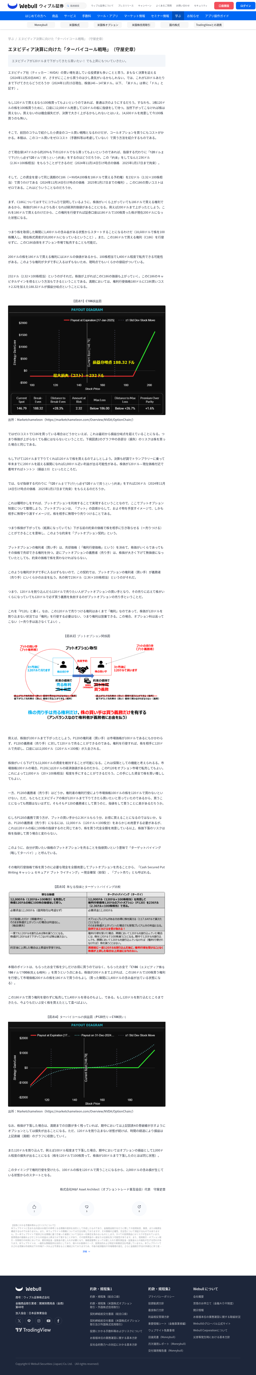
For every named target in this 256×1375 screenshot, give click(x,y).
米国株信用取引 (141, 25)
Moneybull (40, 25)
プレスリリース (126, 5)
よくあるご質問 (164, 5)
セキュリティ (200, 5)
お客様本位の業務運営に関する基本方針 (113, 1338)
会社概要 (198, 1296)
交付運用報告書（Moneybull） (166, 1350)
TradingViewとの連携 (209, 25)
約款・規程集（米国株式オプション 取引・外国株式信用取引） (111, 1305)
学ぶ (11, 39)
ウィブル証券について (102, 5)
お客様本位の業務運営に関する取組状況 (216, 1317)
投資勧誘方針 (156, 1303)
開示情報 (198, 1310)
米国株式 (74, 25)
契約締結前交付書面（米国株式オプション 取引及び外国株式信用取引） (115, 1322)
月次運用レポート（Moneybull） (167, 1344)
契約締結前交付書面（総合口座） (109, 1314)
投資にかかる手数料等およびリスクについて (116, 1331)
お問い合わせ (183, 5)
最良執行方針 (156, 1310)
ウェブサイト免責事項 (161, 1330)
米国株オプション (107, 25)
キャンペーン (144, 5)
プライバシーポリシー (161, 1296)
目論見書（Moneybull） (162, 1337)
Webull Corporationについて (210, 1330)
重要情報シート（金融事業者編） (168, 1323)
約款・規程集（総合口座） (105, 1296)
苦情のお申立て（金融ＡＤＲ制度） (214, 1303)
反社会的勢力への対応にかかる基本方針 (113, 1344)
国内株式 (174, 25)
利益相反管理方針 (158, 1317)
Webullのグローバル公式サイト (212, 1323)
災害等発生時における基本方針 (211, 1337)
